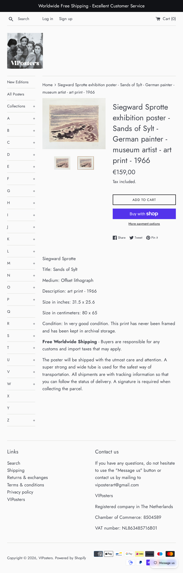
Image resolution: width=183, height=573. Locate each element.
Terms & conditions (25, 485)
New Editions (17, 82)
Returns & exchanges (27, 477)
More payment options (144, 223)
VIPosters (16, 499)
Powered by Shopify (70, 558)
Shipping (16, 470)
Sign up (65, 18)
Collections (21, 106)
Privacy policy (20, 492)
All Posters (15, 94)
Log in (47, 18)
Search (13, 463)
